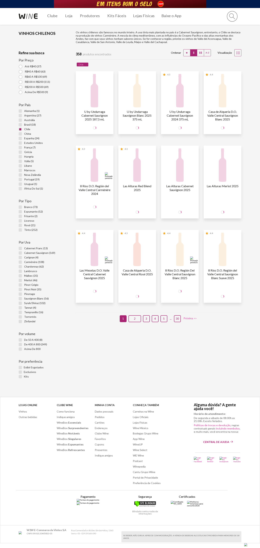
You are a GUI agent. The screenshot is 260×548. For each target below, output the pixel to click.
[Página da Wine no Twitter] (211, 459)
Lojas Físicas (144, 15)
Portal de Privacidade (145, 477)
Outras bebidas (28, 417)
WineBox (69, 422)
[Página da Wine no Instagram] (223, 459)
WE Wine (138, 455)
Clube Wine (65, 405)
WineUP (138, 444)
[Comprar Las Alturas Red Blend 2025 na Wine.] (137, 165)
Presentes (101, 450)
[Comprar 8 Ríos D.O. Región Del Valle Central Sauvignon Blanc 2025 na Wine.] (180, 250)
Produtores (90, 15)
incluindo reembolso (228, 428)
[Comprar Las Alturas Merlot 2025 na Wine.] (222, 165)
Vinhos (23, 411)
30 (177, 318)
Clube (52, 15)
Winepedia (139, 466)
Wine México (140, 428)
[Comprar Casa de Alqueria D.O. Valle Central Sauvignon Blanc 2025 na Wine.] (222, 91)
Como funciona (66, 411)
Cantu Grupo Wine (144, 472)
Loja (68, 15)
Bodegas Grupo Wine (145, 433)
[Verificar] (145, 506)
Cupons (99, 444)
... (170, 318)
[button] (232, 16)
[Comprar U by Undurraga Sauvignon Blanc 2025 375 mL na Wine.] (137, 91)
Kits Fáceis (116, 15)
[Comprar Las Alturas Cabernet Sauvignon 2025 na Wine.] (180, 165)
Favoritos (100, 438)
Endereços (101, 428)
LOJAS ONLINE (28, 405)
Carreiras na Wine (143, 411)
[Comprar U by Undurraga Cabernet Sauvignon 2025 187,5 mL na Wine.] (95, 91)
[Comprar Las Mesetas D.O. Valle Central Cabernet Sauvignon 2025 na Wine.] (95, 250)
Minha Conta (105, 405)
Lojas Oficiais (140, 417)
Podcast (138, 461)
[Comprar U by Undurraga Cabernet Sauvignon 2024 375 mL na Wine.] (180, 91)
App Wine (139, 438)
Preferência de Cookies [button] (147, 483)
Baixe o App (171, 15)
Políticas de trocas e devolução (212, 425)
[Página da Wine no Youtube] (237, 459)
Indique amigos (66, 417)
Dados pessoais (104, 411)
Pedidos (99, 417)
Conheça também (146, 405)
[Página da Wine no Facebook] (198, 459)
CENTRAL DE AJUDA (216, 442)
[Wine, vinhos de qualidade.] (21, 532)
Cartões (99, 422)
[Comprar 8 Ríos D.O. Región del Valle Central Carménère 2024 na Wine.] (95, 165)
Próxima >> (190, 318)
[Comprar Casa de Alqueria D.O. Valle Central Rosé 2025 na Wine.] (137, 250)
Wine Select (140, 450)
